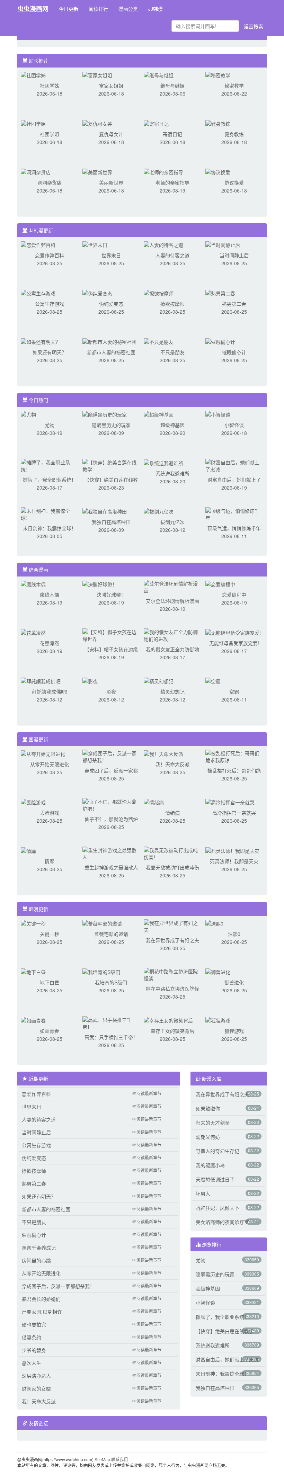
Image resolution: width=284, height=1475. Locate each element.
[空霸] (213, 680)
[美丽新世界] (97, 171)
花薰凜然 (49, 643)
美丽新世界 (111, 182)
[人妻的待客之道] (163, 244)
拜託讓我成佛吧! (49, 691)
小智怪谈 (234, 424)
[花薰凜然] (33, 631)
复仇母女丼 (111, 134)
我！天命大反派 (172, 764)
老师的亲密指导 (172, 182)
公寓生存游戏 (49, 303)
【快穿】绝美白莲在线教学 (225, 1331)
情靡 (49, 861)
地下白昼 (49, 982)
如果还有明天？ (49, 352)
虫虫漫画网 (32, 8)
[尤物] (28, 413)
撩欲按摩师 (172, 303)
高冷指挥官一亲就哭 (234, 812)
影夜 (111, 691)
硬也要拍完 (34, 1324)
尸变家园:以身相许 (42, 1311)
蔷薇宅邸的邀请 (111, 933)
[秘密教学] (217, 74)
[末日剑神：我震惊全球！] (49, 513)
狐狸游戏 (234, 1030)
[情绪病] (154, 801)
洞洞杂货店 (49, 182)
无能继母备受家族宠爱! (234, 643)
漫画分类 (128, 8)
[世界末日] (94, 244)
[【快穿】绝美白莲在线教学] (111, 465)
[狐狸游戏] (217, 1019)
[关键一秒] (33, 922)
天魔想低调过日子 (215, 1179)
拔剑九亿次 (172, 521)
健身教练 (234, 134)
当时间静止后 (234, 255)
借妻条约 (31, 1337)
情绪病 (172, 812)
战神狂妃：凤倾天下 (217, 1207)
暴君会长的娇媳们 (41, 1298)
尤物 (49, 424)
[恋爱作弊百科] (38, 244)
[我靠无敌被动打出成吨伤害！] (172, 852)
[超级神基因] (159, 413)
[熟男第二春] (220, 292)
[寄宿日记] (156, 122)
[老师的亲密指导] (163, 171)
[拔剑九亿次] (159, 510)
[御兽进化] (217, 971)
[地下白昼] (33, 971)
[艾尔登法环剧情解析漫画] (172, 586)
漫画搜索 (253, 26)
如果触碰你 (208, 1108)
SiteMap (102, 1459)
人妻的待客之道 (172, 255)
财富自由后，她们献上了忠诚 (227, 1359)
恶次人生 (31, 1362)
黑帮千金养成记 (39, 1247)
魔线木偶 (49, 594)
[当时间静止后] (222, 244)
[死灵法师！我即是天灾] (232, 850)
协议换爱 (234, 182)
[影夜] (90, 680)
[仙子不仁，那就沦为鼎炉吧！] (111, 804)
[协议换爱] (217, 171)
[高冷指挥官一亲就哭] (230, 801)
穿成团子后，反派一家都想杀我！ (58, 1285)
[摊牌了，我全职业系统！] (49, 465)
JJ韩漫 (155, 8)
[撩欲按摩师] (159, 292)
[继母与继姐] (159, 74)
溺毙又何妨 (208, 1136)
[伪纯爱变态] (97, 292)
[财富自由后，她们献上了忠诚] (234, 465)
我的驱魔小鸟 (210, 1165)
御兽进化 (234, 982)
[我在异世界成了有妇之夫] (172, 925)
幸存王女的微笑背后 (172, 1030)
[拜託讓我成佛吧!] (41, 680)
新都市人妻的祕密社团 (111, 352)
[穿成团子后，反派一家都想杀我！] (111, 755)
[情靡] (28, 850)
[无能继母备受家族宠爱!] (233, 631)
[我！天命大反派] (163, 753)
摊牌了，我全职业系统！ (49, 479)
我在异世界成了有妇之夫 (172, 940)
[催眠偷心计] (220, 341)
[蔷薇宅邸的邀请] (102, 922)
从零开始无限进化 (49, 764)
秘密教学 (234, 85)
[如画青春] (33, 1019)
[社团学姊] (33, 74)
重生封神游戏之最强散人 (111, 867)
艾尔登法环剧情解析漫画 (172, 600)
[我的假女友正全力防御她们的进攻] (172, 634)
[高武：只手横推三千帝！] (111, 1022)
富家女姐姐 (111, 85)
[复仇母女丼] (97, 122)
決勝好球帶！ (111, 594)
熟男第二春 (234, 303)
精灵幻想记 (172, 691)
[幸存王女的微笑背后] (168, 1019)
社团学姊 (49, 85)
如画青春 (49, 1030)
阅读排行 (98, 8)
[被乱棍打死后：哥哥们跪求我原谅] (234, 755)
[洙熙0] (214, 922)
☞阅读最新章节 (146, 1093)
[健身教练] (217, 122)
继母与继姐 (172, 85)
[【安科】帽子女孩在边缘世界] (111, 634)
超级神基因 (172, 424)
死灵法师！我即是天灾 (234, 861)
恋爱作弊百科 (49, 255)
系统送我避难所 (172, 473)
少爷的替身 (34, 1350)
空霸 (234, 691)
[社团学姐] (33, 122)
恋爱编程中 (234, 594)
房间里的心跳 (36, 1260)
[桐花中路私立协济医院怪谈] (172, 974)
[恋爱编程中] (220, 583)
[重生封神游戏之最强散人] (111, 852)
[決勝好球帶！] (99, 583)
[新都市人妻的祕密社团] (109, 341)
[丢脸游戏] (33, 801)
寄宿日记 (172, 134)
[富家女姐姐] (97, 74)
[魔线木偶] (33, 583)
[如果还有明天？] (40, 341)
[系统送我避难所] (163, 462)
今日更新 (68, 8)
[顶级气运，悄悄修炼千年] (234, 513)
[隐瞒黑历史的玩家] (104, 413)
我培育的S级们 (111, 982)
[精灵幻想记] (159, 680)
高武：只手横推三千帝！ (111, 1037)
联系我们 (119, 1459)
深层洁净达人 (36, 1375)
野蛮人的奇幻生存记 (217, 1150)
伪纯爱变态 (111, 303)
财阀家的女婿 (36, 1388)
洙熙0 (234, 933)
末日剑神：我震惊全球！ (49, 528)
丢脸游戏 (49, 812)
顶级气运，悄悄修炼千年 (234, 528)
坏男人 (203, 1193)
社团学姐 (49, 134)
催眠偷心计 (234, 352)
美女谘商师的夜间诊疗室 (222, 1221)
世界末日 (111, 255)
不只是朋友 (172, 352)
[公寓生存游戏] (38, 292)
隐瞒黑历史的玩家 (111, 424)
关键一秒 (49, 933)
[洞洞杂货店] (36, 171)
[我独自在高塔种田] (104, 510)
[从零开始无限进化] (43, 753)
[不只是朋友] (159, 341)
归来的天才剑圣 (213, 1122)
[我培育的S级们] (101, 971)
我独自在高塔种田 (111, 521)
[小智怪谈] (217, 413)
